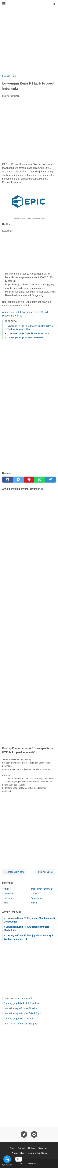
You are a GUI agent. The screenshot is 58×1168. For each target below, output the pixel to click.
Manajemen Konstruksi (41, 889)
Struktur (35, 893)
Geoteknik (8, 893)
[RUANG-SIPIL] (29, 4)
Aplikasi (7, 889)
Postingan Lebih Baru (14, 872)
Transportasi (37, 898)
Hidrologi (8, 898)
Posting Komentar (10, 96)
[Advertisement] (29, 41)
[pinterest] (29, 480)
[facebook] (7, 480)
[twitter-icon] (24, 1134)
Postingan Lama (46, 872)
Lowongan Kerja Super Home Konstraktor (28, 333)
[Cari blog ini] (54, 4)
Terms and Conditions (37, 1153)
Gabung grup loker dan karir (18, 1018)
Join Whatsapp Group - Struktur (20, 1008)
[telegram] (50, 480)
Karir (6, 903)
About (12, 1148)
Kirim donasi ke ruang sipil (18, 998)
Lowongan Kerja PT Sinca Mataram (25, 337)
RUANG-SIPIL (33, 1164)
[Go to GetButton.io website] (7, 1165)
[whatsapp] (39, 480)
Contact (21, 1148)
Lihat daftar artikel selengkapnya (21, 1023)
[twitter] (18, 480)
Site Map (32, 1148)
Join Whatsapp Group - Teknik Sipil (22, 1013)
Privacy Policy (17, 1153)
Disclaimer (42, 1148)
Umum (34, 903)
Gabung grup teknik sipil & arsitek (21, 1003)
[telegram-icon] (34, 1134)
